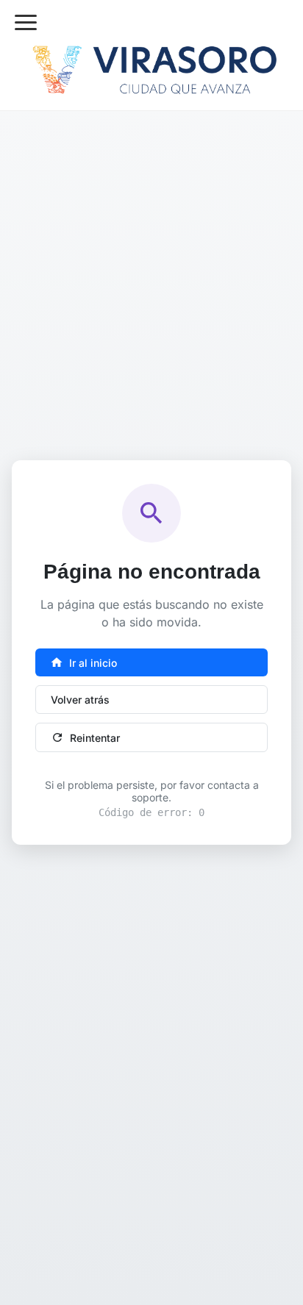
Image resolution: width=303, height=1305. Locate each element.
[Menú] (26, 22)
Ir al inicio (83, 662)
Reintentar (85, 737)
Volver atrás (80, 699)
